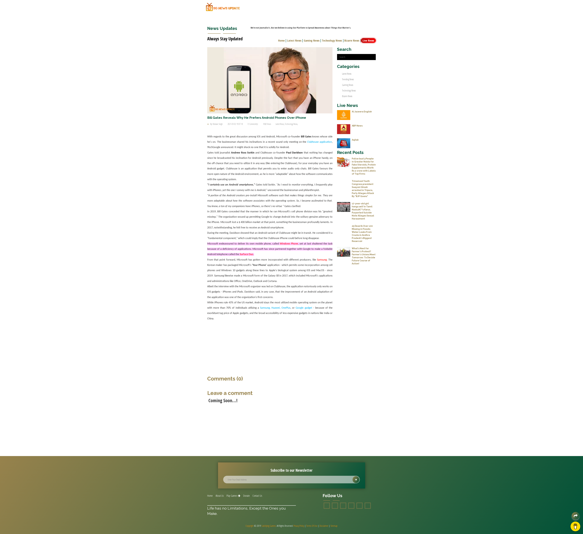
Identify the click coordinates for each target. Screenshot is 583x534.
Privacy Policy (298, 525)
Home (281, 40)
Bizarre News (351, 40)
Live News (368, 40)
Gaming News (312, 40)
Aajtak (355, 140)
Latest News (294, 40)
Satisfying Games (268, 525)
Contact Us (257, 495)
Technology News (332, 40)
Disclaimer (323, 525)
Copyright (249, 525)
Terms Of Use (311, 525)
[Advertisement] (269, 346)
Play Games (232, 495)
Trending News (348, 79)
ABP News (357, 126)
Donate (246, 495)
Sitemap (334, 525)
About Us (220, 495)
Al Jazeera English (362, 111)
